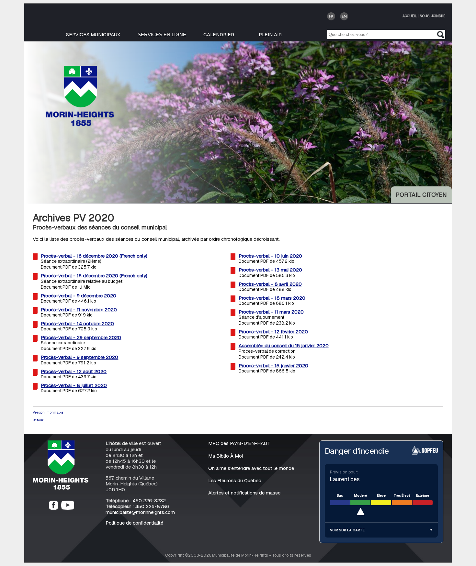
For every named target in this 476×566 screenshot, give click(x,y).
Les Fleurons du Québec (234, 480)
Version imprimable (48, 412)
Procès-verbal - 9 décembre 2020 (78, 296)
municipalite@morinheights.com (140, 512)
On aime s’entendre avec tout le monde (251, 468)
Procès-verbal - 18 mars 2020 (272, 298)
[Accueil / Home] (80, 124)
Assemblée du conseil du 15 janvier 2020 (284, 345)
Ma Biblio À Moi (225, 456)
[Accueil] (60, 488)
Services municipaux (93, 34)
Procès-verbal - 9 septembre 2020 (79, 357)
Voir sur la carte (347, 530)
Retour (38, 420)
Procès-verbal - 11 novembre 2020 (79, 309)
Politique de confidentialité (134, 523)
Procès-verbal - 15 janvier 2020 (273, 365)
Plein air (270, 34)
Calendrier (218, 34)
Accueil (409, 16)
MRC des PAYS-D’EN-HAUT (239, 443)
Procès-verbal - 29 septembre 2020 (81, 337)
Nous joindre (432, 16)
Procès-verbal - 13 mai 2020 (270, 270)
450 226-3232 (149, 500)
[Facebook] (53, 508)
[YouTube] (67, 508)
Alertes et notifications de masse (244, 493)
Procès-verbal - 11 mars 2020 (271, 312)
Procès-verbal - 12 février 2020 (273, 331)
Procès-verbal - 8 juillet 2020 (74, 385)
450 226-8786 (152, 506)
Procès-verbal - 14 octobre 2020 (77, 323)
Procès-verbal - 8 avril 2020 (270, 284)
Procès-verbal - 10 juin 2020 (270, 256)
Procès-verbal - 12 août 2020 (74, 371)
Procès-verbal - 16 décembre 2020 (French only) (94, 256)
